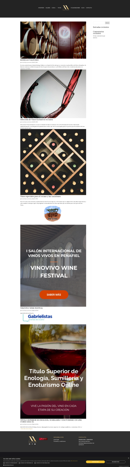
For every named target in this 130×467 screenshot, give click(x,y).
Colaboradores (75, 7)
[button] (40, 465)
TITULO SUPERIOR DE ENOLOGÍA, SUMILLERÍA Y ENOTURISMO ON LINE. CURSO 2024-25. (51, 421)
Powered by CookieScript (124, 466)
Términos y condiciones (60, 441)
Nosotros (41, 7)
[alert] (65, 462)
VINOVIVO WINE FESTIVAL (31, 308)
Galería (48, 7)
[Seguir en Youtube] (35, 444)
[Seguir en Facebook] (32, 444)
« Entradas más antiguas (26, 428)
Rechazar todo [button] (115, 461)
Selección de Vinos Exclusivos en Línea (36, 119)
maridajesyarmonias (27, 62)
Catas (53, 7)
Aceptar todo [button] (95, 461)
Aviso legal (56, 439)
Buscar (107, 22)
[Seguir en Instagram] (29, 444)
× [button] (128, 458)
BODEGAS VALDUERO (29, 60)
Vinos (59, 7)
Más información (74, 460)
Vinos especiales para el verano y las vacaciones (40, 196)
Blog (82, 7)
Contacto (89, 7)
